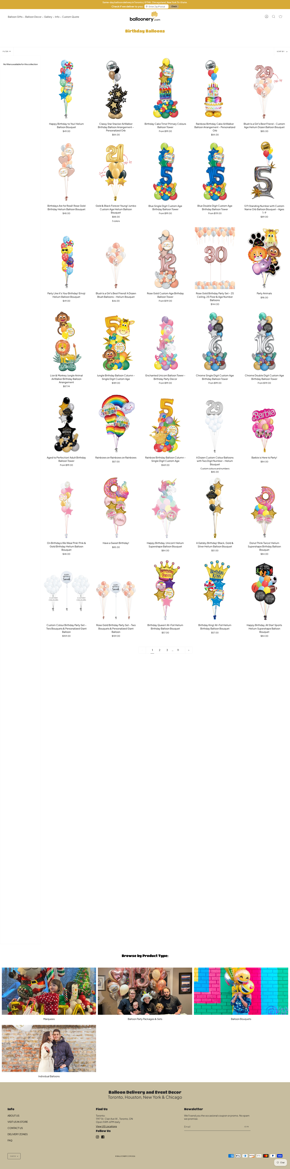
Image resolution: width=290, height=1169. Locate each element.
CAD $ (13, 1156)
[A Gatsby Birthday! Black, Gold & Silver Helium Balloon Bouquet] (215, 508)
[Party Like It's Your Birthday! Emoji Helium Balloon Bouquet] (66, 258)
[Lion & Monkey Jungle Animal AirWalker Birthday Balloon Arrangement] (66, 340)
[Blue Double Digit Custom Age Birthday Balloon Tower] (215, 171)
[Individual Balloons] (49, 1048)
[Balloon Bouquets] (241, 991)
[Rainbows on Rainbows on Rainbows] (116, 422)
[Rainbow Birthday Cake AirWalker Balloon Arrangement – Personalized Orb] (215, 88)
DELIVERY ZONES (18, 1134)
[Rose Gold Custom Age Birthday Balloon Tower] (165, 258)
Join (246, 1127)
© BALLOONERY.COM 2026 (125, 1156)
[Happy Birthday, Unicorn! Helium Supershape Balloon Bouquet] (165, 508)
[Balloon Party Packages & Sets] (145, 991)
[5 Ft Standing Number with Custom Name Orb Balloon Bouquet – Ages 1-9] (264, 171)
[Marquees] (49, 991)
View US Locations (106, 1126)
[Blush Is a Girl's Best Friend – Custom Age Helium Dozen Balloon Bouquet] (264, 88)
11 (178, 650)
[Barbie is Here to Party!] (264, 422)
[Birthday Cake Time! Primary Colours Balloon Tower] (165, 88)
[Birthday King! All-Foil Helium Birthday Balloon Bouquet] (215, 590)
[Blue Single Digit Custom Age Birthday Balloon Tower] (165, 171)
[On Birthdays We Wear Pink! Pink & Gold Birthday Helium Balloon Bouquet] (66, 508)
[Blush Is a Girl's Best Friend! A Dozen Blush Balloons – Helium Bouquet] (116, 258)
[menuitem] (16, 16)
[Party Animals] (264, 258)
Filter (5, 51)
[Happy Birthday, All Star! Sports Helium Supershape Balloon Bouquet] (264, 590)
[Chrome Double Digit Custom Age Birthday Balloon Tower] (264, 340)
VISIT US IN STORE (18, 1121)
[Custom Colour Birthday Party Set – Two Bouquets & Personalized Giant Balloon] (66, 590)
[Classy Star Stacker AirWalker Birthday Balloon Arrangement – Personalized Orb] (116, 88)
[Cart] (280, 16)
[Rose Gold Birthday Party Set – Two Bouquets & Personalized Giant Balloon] (116, 590)
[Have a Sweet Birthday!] (116, 508)
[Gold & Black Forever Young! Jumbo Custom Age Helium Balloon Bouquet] (116, 171)
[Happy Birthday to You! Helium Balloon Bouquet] (66, 88)
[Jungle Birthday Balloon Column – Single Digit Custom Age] (116, 340)
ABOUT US (13, 1115)
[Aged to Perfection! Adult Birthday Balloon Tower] (66, 422)
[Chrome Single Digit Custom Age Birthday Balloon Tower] (215, 340)
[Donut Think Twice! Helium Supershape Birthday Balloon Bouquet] (264, 508)
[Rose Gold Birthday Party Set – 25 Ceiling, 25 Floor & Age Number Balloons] (215, 258)
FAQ (10, 1140)
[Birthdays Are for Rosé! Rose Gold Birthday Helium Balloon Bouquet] (66, 171)
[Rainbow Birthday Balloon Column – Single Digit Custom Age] (165, 422)
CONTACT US (15, 1128)
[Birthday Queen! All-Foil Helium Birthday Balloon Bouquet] (165, 590)
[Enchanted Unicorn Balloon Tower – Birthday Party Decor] (165, 340)
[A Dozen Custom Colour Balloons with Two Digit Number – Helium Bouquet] (215, 422)
